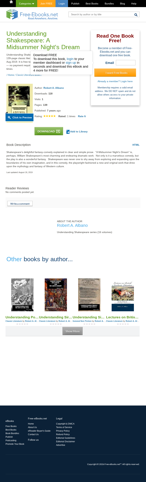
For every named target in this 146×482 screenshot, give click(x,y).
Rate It (82, 116)
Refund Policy (63, 434)
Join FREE (46, 3)
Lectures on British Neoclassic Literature (123, 317)
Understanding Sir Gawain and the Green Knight (55, 317)
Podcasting (11, 440)
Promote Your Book (15, 444)
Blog (122, 3)
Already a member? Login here (115, 81)
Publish (75, 3)
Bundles (109, 3)
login (70, 59)
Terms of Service (64, 427)
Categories (25, 3)
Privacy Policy (63, 431)
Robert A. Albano (53, 87)
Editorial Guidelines (65, 438)
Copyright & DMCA (65, 424)
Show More (73, 331)
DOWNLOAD (46, 131)
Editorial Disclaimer (65, 441)
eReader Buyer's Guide (39, 431)
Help (133, 3)
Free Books (11, 426)
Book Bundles (12, 433)
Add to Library (79, 131)
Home (31, 424)
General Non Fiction (82, 321)
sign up (71, 62)
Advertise (60, 445)
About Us (32, 427)
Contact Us (33, 434)
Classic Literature (14, 321)
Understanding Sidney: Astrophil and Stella (89, 317)
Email (109, 63)
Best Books (92, 3)
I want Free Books (116, 72)
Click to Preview (22, 117)
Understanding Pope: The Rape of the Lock (22, 317)
